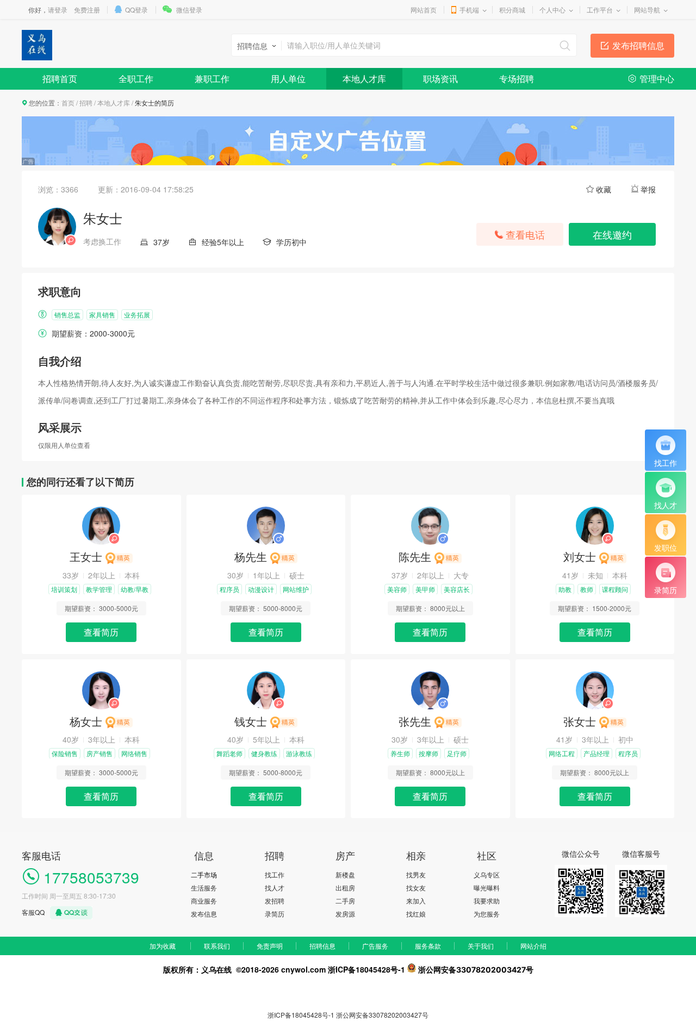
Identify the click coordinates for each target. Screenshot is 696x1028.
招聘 (85, 102)
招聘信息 (322, 945)
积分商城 (512, 9)
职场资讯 (440, 78)
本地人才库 (364, 78)
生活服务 (204, 887)
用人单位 (288, 78)
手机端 (469, 9)
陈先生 (415, 556)
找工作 (274, 874)
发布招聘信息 (638, 45)
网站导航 (647, 9)
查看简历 (101, 632)
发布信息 (204, 913)
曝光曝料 (487, 887)
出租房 (345, 887)
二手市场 (204, 874)
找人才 (274, 887)
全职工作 (136, 78)
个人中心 (552, 9)
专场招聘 (516, 78)
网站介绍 (533, 945)
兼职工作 (212, 78)
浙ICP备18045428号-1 (301, 1014)
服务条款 (428, 945)
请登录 (57, 9)
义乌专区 (487, 874)
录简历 (274, 913)
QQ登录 (136, 9)
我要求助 (487, 900)
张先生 (415, 721)
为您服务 (487, 913)
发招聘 (274, 900)
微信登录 (189, 9)
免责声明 (270, 945)
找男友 (416, 874)
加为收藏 (163, 945)
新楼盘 (345, 874)
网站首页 (424, 9)
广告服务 (375, 945)
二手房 (345, 900)
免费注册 (87, 9)
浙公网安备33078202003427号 (382, 1014)
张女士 (579, 721)
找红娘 (416, 913)
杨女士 (86, 721)
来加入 (416, 900)
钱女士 (250, 721)
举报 (648, 189)
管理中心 (656, 78)
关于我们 (481, 945)
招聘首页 (59, 78)
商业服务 (204, 900)
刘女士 (579, 556)
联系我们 (217, 945)
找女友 (416, 887)
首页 (67, 102)
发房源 (345, 913)
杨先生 (250, 556)
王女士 (86, 556)
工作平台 (600, 9)
